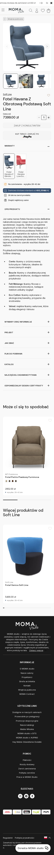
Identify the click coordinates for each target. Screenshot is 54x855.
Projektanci (27, 677)
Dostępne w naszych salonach (27, 712)
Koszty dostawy (27, 764)
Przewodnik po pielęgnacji (27, 716)
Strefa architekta (27, 681)
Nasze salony (27, 673)
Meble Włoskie (27, 729)
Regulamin (8, 838)
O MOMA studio (27, 668)
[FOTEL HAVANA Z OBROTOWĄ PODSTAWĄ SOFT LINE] (27, 48)
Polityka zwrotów (27, 773)
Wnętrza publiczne (15, 19)
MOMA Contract (27, 694)
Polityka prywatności (24, 838)
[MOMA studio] (16, 10)
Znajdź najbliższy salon (18, 200)
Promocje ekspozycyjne (27, 721)
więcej (46, 190)
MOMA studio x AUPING (27, 737)
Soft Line (7, 94)
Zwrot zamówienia (27, 768)
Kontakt (27, 685)
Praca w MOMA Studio (27, 777)
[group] (28, 456)
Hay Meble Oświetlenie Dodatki (27, 742)
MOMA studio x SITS (27, 733)
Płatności (27, 760)
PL (50, 838)
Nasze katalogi (27, 725)
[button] (47, 46)
